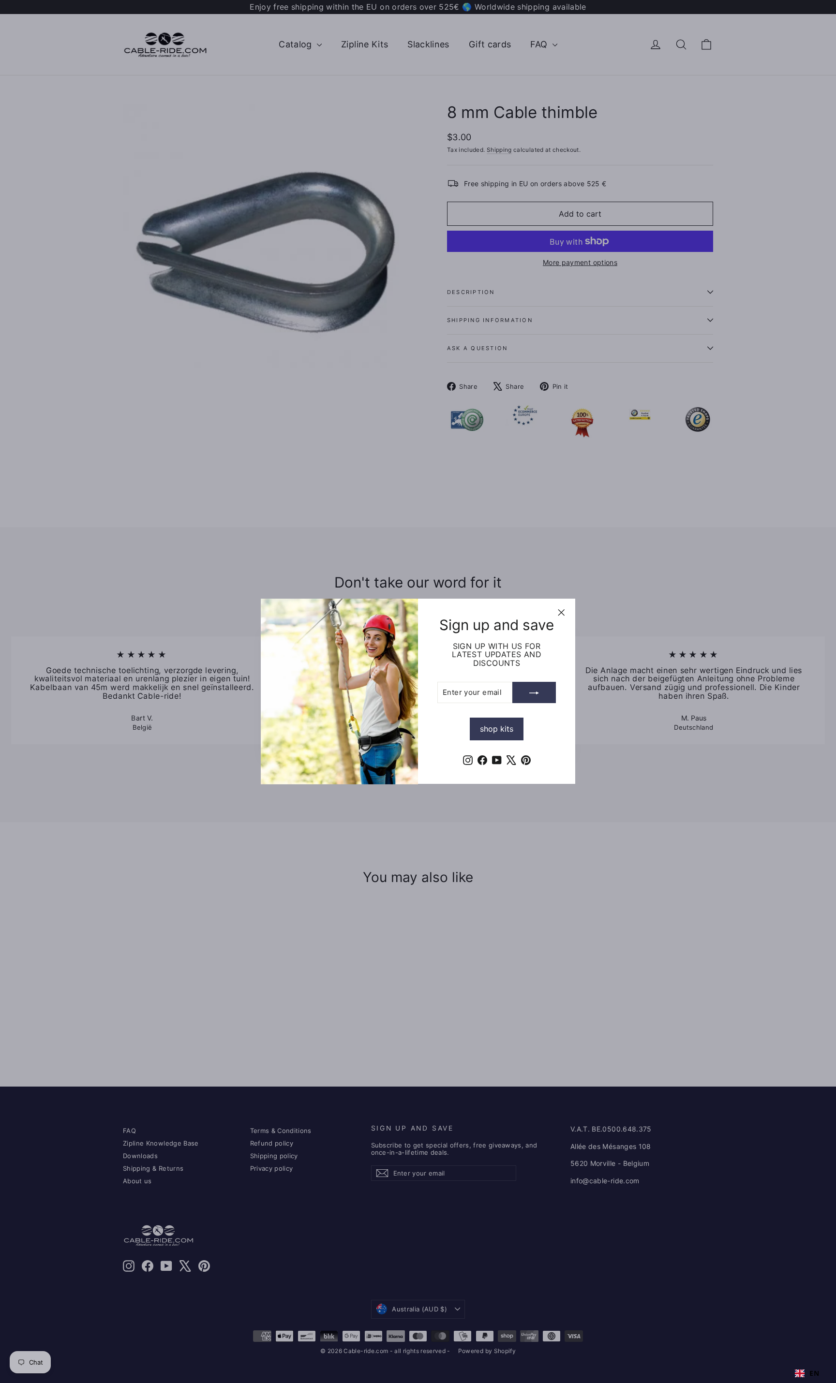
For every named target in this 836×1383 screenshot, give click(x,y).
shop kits (496, 729)
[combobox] (807, 1373)
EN (814, 1373)
